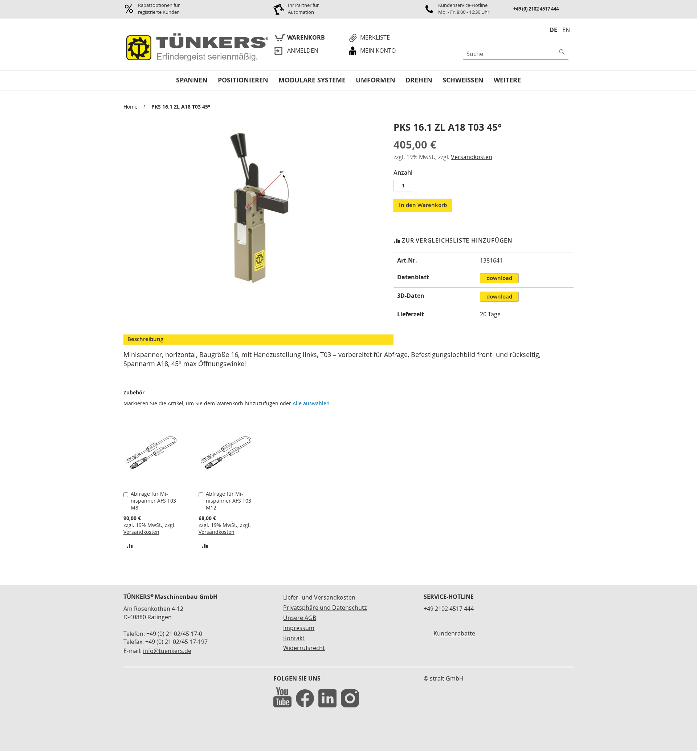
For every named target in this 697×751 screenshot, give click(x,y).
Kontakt (294, 638)
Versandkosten (471, 157)
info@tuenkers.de (167, 651)
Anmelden (302, 50)
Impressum (298, 628)
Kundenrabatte (454, 633)
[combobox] (515, 54)
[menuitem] (192, 80)
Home (130, 106)
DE (553, 30)
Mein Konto (378, 50)
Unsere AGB (299, 618)
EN (566, 30)
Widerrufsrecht (304, 648)
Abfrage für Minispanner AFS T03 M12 (228, 500)
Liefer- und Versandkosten (319, 597)
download (499, 278)
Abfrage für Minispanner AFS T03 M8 (153, 500)
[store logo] (195, 48)
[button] (129, 545)
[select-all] (311, 403)
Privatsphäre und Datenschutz (325, 608)
